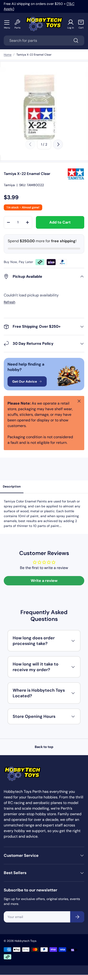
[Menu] (7, 22)
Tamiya (9, 185)
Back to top (44, 747)
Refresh (9, 302)
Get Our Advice (24, 381)
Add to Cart (60, 222)
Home (7, 54)
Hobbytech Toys (25, 941)
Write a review (44, 580)
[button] (81, 24)
